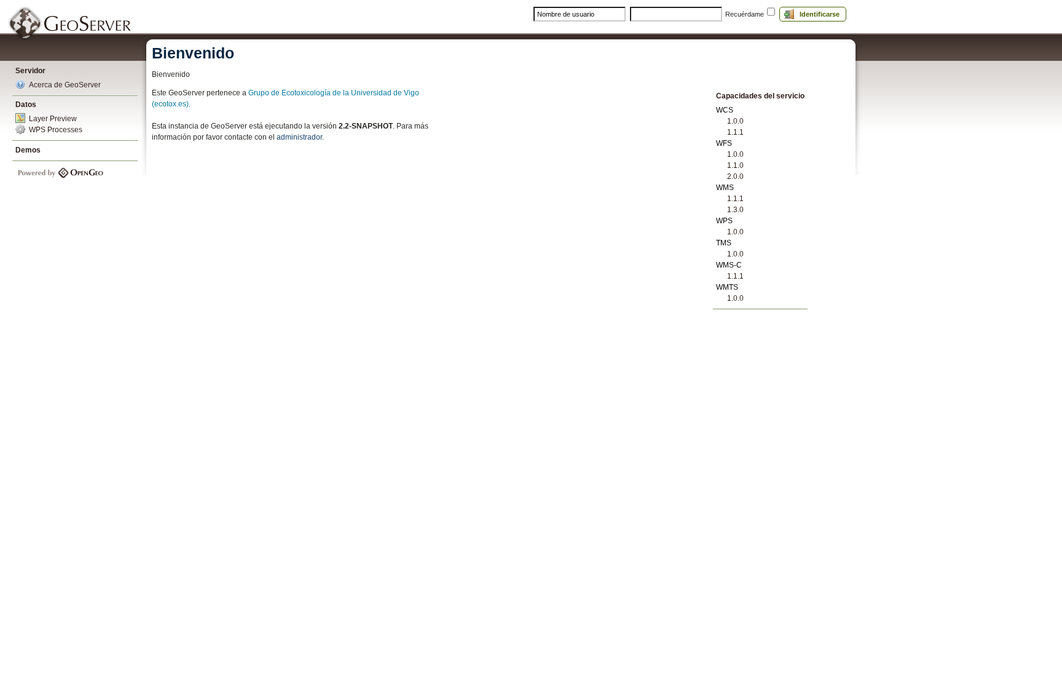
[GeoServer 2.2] (70, 23)
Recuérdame (744, 14)
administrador (299, 137)
